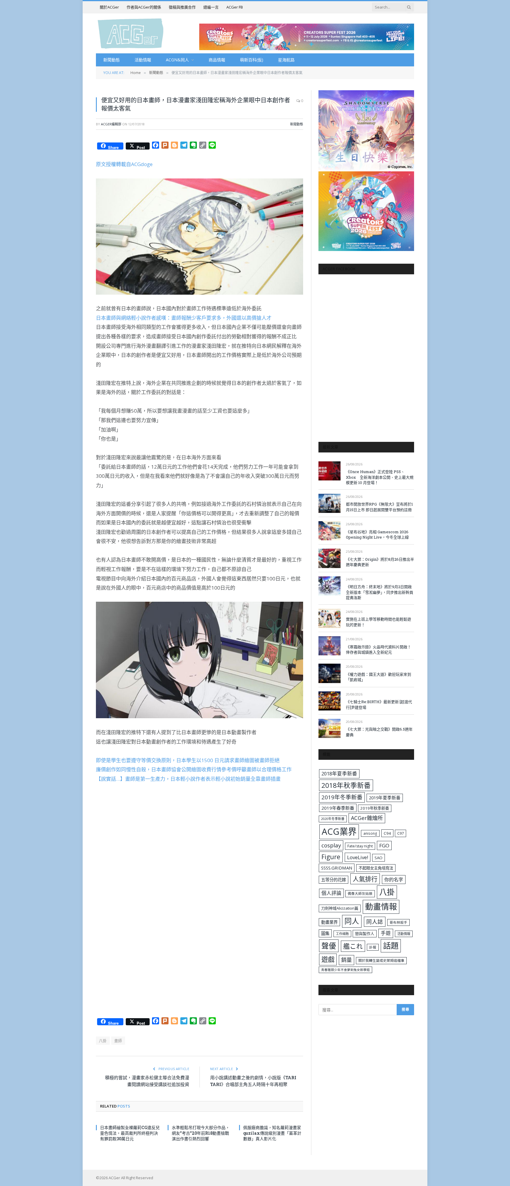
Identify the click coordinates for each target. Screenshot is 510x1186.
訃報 (372, 947)
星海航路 (286, 60)
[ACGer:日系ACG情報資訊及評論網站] (130, 33)
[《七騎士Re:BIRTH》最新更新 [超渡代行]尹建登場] (329, 701)
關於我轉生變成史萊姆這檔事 (381, 960)
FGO (384, 845)
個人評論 (331, 893)
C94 (387, 833)
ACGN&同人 (177, 60)
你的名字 (393, 879)
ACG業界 (339, 831)
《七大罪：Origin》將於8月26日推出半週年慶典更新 (380, 562)
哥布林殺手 (398, 922)
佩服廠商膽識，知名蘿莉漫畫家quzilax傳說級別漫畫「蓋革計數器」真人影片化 (272, 1133)
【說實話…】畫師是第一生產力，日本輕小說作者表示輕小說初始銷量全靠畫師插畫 (188, 778)
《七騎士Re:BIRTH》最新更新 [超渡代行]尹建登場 (379, 704)
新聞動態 (111, 60)
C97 (400, 833)
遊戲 (327, 959)
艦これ (353, 946)
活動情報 (143, 60)
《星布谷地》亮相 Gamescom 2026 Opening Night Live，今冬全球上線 (377, 534)
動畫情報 (381, 906)
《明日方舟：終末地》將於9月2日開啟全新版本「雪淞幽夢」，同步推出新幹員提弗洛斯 (379, 592)
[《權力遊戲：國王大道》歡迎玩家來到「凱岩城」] (329, 673)
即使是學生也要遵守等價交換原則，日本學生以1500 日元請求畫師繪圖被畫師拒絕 (187, 760)
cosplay (331, 845)
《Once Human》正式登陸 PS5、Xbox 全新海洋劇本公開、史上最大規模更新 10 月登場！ (379, 477)
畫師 (118, 1040)
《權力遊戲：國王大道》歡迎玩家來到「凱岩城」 (378, 677)
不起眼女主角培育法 (376, 868)
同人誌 (374, 921)
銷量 (346, 959)
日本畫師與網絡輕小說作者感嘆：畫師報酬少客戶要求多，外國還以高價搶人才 (184, 317)
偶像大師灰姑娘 (360, 893)
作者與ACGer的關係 (144, 7)
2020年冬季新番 (332, 818)
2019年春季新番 (337, 808)
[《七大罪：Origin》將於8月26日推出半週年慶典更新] (329, 558)
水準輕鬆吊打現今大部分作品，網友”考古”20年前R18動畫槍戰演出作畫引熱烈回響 (201, 1133)
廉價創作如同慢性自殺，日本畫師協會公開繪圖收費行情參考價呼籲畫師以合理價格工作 (194, 769)
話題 (390, 945)
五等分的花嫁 (333, 879)
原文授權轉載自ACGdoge (124, 164)
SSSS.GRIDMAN (336, 868)
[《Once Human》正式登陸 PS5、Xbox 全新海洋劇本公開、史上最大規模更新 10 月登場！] (329, 470)
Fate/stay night (360, 846)
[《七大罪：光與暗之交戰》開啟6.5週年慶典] (329, 728)
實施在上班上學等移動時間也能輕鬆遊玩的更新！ (378, 621)
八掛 (103, 1040)
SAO (378, 857)
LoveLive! (357, 857)
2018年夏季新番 (339, 773)
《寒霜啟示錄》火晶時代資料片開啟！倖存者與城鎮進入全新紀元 (378, 649)
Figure (330, 857)
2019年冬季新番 (341, 797)
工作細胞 (342, 933)
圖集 (325, 933)
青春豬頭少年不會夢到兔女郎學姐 (345, 970)
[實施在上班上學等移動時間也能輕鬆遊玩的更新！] (329, 618)
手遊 (386, 933)
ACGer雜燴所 (367, 817)
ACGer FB (234, 7)
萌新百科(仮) (251, 60)
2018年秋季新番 (346, 785)
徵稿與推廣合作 (182, 7)
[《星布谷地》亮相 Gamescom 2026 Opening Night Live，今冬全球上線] (329, 530)
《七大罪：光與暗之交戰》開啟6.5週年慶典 (379, 731)
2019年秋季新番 (374, 808)
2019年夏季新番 (385, 797)
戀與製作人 (364, 933)
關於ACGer (109, 7)
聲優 (328, 946)
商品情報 (217, 60)
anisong (370, 833)
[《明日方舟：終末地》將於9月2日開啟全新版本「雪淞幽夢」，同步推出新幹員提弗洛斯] (329, 586)
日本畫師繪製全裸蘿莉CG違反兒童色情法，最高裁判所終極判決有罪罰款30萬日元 (130, 1133)
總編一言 (211, 7)
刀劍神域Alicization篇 (339, 908)
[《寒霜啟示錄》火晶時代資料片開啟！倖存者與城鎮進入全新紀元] (329, 645)
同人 (351, 921)
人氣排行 (365, 879)
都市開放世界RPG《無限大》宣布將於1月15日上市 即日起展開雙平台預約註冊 (379, 506)
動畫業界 (329, 922)
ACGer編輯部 (111, 124)
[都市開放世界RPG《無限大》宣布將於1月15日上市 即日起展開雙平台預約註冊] (329, 503)
